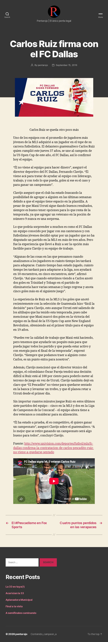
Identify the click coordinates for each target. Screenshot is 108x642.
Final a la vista (14, 606)
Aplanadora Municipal (19, 599)
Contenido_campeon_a (44, 634)
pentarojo (43, 65)
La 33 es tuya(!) (15, 586)
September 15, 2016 (66, 65)
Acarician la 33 (15, 593)
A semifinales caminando (21, 612)
